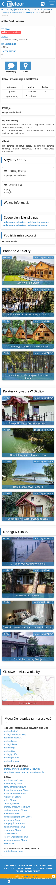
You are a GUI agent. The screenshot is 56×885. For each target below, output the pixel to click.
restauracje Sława (12, 830)
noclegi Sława (10, 744)
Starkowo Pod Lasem (28, 282)
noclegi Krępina (11, 761)
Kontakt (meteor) (28, 865)
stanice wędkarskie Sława (16, 836)
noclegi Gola (10, 751)
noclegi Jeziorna (11, 757)
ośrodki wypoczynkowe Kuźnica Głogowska (24, 772)
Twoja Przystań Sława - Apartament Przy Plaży (28, 627)
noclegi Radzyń (11, 731)
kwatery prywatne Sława (15, 810)
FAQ (6, 868)
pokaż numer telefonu (11, 32)
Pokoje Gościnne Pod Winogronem (28, 423)
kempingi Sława (11, 803)
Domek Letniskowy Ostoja (28, 659)
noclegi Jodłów (11, 754)
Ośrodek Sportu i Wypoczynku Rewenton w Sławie (28, 376)
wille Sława (9, 843)
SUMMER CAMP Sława (28, 595)
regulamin (46, 865)
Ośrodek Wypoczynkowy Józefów (28, 455)
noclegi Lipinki (11, 741)
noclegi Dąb (9, 747)
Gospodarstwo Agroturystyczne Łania (28, 518)
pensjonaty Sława (12, 820)
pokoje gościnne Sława (14, 823)
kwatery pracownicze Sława (17, 806)
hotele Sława (10, 800)
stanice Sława (10, 833)
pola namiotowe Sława (14, 826)
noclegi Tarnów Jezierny (15, 734)
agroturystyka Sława (13, 780)
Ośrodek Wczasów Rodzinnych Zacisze (28, 314)
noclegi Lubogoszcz (13, 737)
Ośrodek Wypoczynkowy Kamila (28, 563)
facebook (11, 865)
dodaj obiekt (32, 871)
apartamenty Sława (13, 783)
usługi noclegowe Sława (15, 840)
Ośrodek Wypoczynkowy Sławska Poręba (28, 346)
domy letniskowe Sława (15, 786)
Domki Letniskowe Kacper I (28, 486)
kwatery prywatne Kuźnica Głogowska (22, 768)
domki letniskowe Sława (15, 793)
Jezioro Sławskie (28, 703)
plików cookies (31, 876)
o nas (40, 868)
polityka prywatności (22, 868)
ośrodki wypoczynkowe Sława (18, 816)
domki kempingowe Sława (16, 790)
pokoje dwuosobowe (13, 851)
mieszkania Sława (12, 813)
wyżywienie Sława (12, 796)
